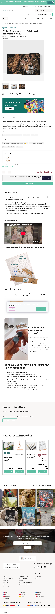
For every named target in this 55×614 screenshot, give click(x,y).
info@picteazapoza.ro (12, 566)
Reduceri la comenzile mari (25, 582)
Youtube (47, 485)
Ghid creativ (38, 575)
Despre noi (33, 6)
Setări (11, 309)
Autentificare (30, 14)
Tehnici (4, 575)
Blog (36, 578)
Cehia (6, 591)
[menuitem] (4, 18)
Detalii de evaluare (20, 36)
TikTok (34, 352)
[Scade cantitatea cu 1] (3, 172)
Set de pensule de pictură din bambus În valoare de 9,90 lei (27, 158)
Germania (7, 595)
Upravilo (46, 609)
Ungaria (22, 591)
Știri (4, 584)
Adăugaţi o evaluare (9, 420)
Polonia (22, 593)
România (7, 593)
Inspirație (5, 580)
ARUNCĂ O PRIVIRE (49, 2)
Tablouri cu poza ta (7, 578)
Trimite (27, 547)
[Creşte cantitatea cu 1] (9, 172)
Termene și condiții (23, 575)
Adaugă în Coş (28, 183)
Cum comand (25, 6)
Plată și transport (23, 578)
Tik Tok (36, 485)
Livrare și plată (8, 166)
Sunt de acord (40, 309)
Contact (40, 6)
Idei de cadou (6, 586)
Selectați (8, 472)
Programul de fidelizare (24, 584)
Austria (6, 598)
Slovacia (39, 591)
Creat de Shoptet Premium (36, 609)
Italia (38, 593)
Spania (22, 595)
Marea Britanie (40, 595)
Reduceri (5, 582)
